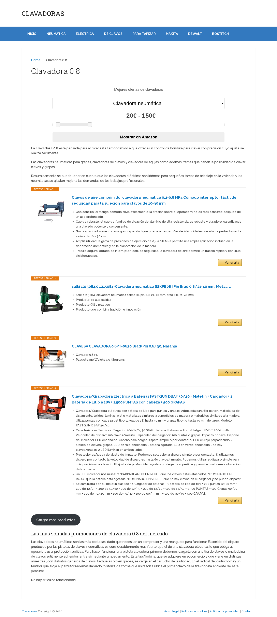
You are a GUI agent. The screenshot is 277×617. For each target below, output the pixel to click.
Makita (172, 34)
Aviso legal (171, 611)
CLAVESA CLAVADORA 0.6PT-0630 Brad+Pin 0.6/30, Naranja (124, 346)
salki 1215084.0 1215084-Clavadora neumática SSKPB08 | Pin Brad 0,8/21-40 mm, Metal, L (151, 286)
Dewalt (195, 34)
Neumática (56, 34)
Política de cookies (194, 611)
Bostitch (220, 34)
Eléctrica (85, 34)
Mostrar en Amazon (138, 137)
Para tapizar (144, 34)
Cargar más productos (55, 520)
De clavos (113, 34)
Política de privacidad (224, 611)
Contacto (248, 611)
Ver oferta (232, 262)
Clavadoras (43, 13)
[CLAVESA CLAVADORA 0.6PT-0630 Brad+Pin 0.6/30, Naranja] (51, 357)
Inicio (32, 34)
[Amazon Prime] (236, 315)
